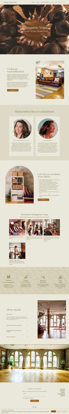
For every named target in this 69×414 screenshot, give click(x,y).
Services (62, 390)
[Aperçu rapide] (17, 227)
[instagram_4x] (33, 407)
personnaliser (64, 411)
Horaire (63, 392)
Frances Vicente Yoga (10, 2)
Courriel (24, 393)
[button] (59, 2)
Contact (62, 395)
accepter (53, 411)
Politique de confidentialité (44, 411)
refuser (58, 411)
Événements (61, 394)
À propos (62, 389)
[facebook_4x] (35, 407)
